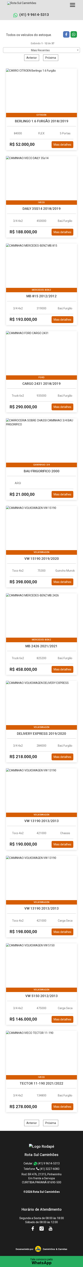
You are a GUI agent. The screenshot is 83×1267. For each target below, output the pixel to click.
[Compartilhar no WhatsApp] (74, 35)
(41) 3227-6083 (49, 1168)
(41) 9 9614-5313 (34, 14)
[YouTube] (50, 1228)
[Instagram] (41, 1228)
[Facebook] (33, 1228)
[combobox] (41, 50)
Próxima (50, 57)
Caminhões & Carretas (55, 1249)
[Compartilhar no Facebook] (67, 35)
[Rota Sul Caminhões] (41, 1146)
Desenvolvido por (24, 1249)
